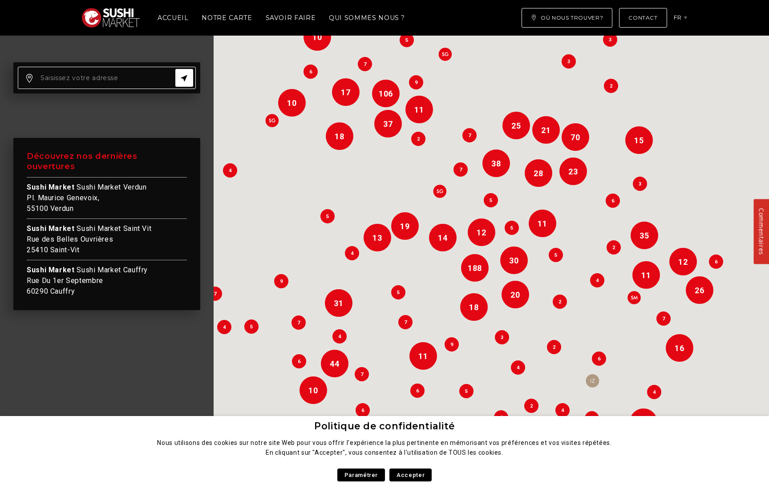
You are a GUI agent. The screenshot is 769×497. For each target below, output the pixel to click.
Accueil (173, 18)
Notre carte (227, 18)
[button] (592, 381)
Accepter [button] (411, 475)
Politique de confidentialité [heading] (384, 426)
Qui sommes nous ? (367, 18)
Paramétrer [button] (361, 475)
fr (678, 17)
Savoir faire (291, 18)
